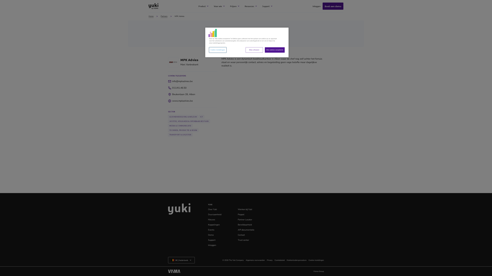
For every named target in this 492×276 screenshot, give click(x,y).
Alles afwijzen (254, 50)
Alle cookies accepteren (274, 50)
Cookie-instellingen (218, 50)
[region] (247, 42)
